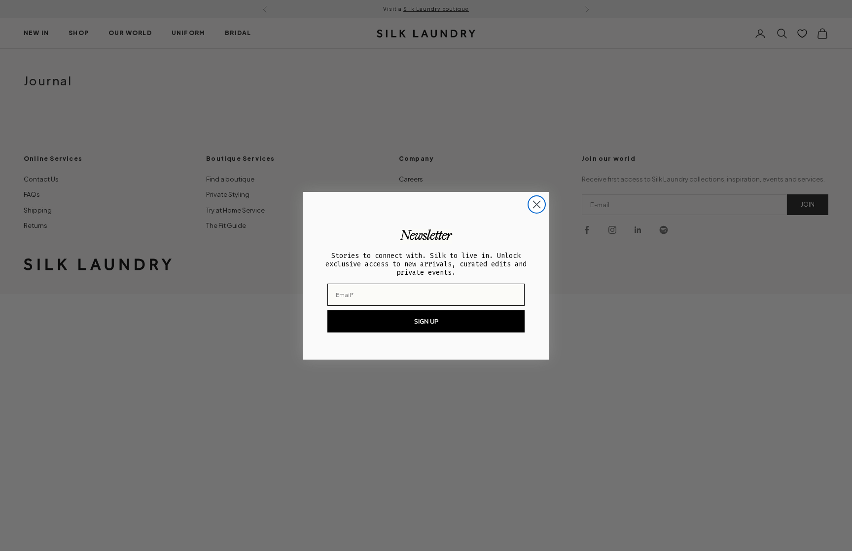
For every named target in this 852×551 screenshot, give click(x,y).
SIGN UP (426, 321)
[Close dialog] (536, 204)
